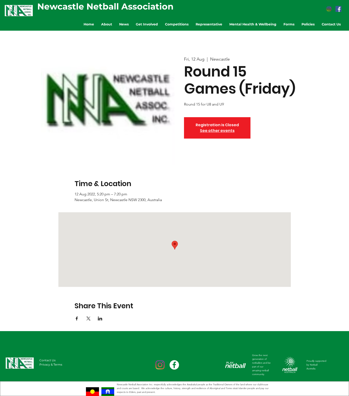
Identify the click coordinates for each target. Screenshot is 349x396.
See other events (217, 130)
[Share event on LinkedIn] (100, 318)
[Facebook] (338, 9)
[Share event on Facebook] (77, 318)
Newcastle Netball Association (105, 6)
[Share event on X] (88, 318)
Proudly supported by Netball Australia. (316, 364)
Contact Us (47, 360)
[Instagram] (329, 9)
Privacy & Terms (50, 364)
